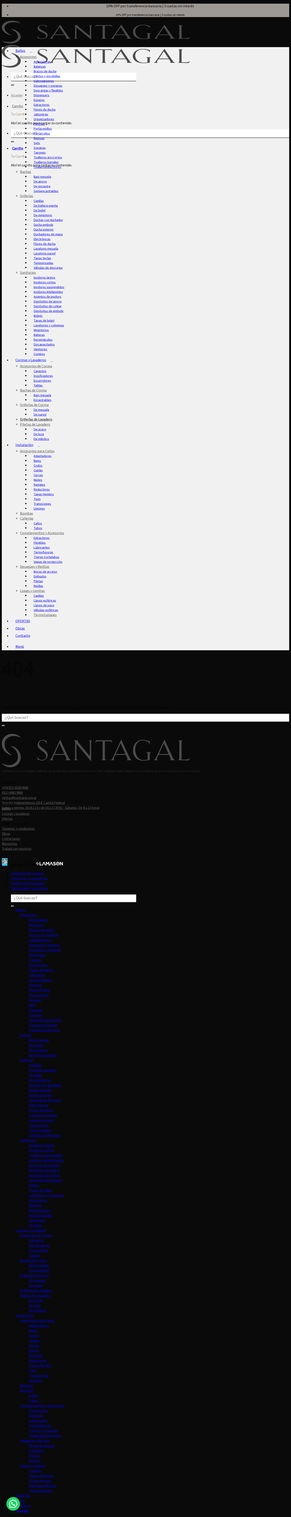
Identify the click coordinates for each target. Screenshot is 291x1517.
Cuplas (38, 470)
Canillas (39, 200)
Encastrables (42, 400)
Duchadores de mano (48, 234)
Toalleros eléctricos (47, 167)
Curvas (38, 475)
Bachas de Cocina (33, 390)
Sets (37, 143)
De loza (39, 434)
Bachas (25, 171)
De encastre (42, 186)
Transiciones (42, 503)
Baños (20, 50)
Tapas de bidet (44, 320)
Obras (20, 628)
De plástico (41, 439)
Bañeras (39, 335)
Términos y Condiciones (29, 878)
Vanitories (40, 349)
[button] (21, 646)
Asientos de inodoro (47, 296)
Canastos (40, 371)
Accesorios (28, 56)
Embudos (40, 576)
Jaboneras (41, 114)
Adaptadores (43, 456)
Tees (37, 499)
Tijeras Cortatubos (46, 557)
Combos (39, 354)
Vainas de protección (48, 561)
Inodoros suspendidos (49, 287)
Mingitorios (41, 330)
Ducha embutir (43, 224)
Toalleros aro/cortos (48, 157)
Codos (38, 465)
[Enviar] (12, 85)
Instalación (24, 444)
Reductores (42, 489)
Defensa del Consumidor (29, 888)
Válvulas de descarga (48, 267)
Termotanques (45, 614)
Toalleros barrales (46, 162)
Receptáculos (43, 339)
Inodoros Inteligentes (48, 292)
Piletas (38, 581)
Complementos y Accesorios (42, 533)
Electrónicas (42, 239)
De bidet (39, 210)
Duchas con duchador (48, 220)
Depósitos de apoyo (48, 301)
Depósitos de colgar (48, 306)
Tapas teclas (42, 258)
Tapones (40, 152)
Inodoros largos (44, 277)
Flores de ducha (44, 109)
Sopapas (40, 147)
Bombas (26, 513)
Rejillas (38, 586)
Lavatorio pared (44, 253)
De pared (40, 414)
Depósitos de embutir (49, 311)
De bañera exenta (46, 205)
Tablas (38, 385)
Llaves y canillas (32, 590)
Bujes (37, 460)
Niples (38, 480)
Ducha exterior (44, 229)
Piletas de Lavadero (35, 424)
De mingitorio (43, 215)
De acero (40, 429)
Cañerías (26, 518)
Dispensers (41, 95)
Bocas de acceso (45, 571)
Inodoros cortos (45, 282)
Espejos (39, 100)
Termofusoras (43, 552)
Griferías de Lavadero (36, 419)
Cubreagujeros (44, 81)
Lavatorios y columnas (49, 325)
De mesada (41, 409)
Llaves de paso (44, 605)
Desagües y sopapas (48, 85)
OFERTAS (22, 621)
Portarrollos (42, 133)
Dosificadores (43, 376)
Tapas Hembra (44, 494)
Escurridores (42, 380)
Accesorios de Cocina (36, 366)
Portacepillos (43, 128)
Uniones (39, 508)
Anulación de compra (27, 873)
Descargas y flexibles (48, 90)
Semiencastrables (46, 191)
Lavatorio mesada (46, 248)
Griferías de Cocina (34, 404)
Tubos (38, 528)
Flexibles (40, 542)
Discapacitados (44, 344)
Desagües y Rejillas (34, 566)
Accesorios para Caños (37, 451)
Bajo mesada (42, 176)
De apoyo (40, 181)
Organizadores (44, 119)
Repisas (39, 138)
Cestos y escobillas (47, 76)
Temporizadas (43, 263)
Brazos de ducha (45, 71)
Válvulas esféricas (46, 610)
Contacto (22, 635)
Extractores (42, 104)
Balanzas (40, 66)
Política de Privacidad (27, 883)
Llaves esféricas (45, 600)
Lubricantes (42, 547)
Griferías (26, 195)
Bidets (38, 315)
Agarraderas (42, 61)
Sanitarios (28, 272)
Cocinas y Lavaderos (30, 360)
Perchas (39, 124)
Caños (38, 523)
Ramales (39, 484)
